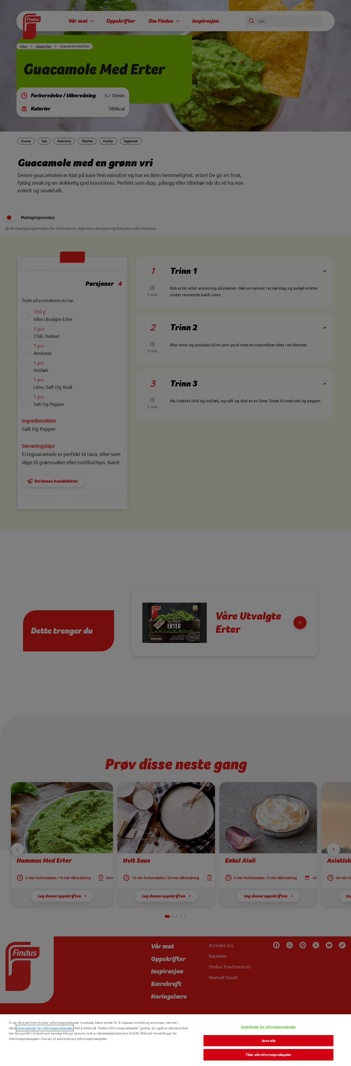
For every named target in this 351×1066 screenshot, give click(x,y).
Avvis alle (268, 1040)
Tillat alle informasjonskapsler (268, 1054)
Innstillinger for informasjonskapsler (268, 1026)
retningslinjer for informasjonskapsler (45, 1028)
